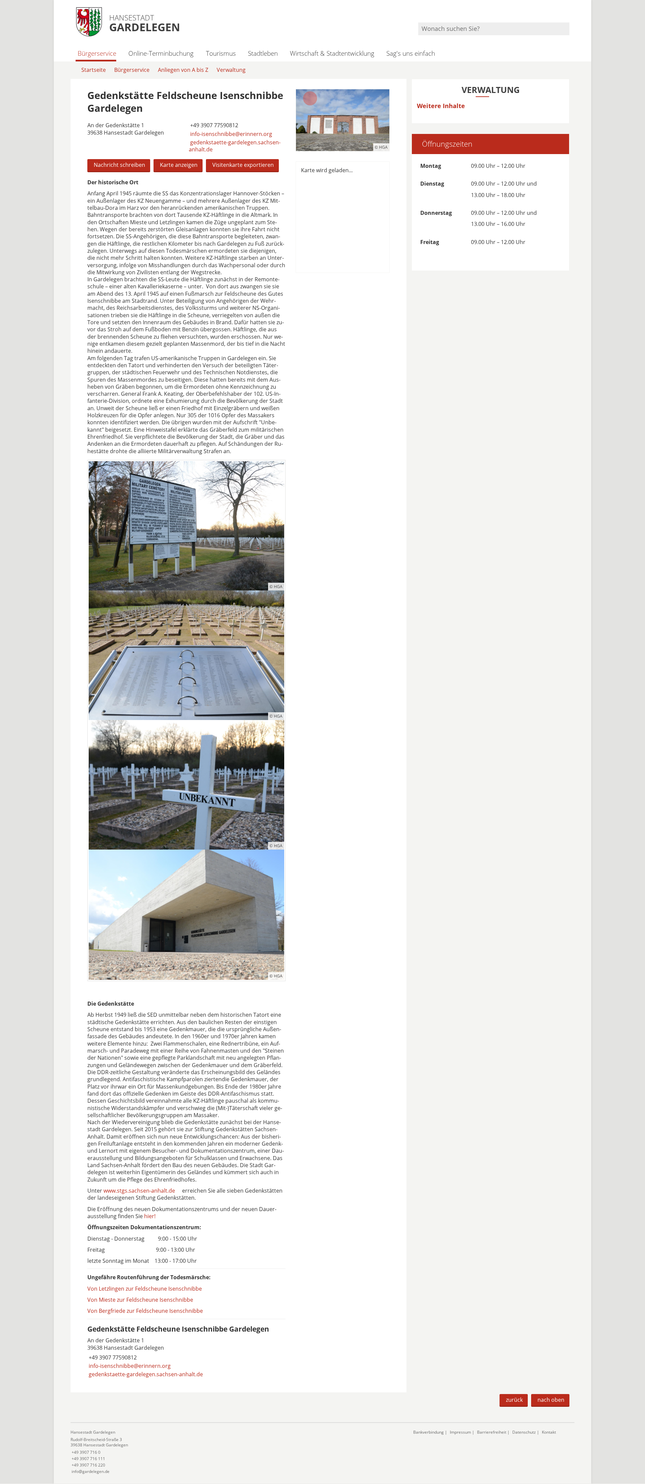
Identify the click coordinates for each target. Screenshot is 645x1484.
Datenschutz (524, 1432)
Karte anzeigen (179, 165)
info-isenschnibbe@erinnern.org (230, 134)
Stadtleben (263, 53)
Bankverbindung (428, 1432)
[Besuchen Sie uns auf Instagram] (568, 13)
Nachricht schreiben (119, 165)
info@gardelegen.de (90, 1471)
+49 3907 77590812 (213, 125)
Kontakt (549, 1432)
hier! (150, 1216)
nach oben (551, 1399)
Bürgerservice (97, 53)
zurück (514, 1399)
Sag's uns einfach (410, 53)
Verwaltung (231, 70)
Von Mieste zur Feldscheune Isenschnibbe (140, 1299)
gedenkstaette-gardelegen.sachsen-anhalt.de (235, 146)
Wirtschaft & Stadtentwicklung (332, 53)
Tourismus (220, 53)
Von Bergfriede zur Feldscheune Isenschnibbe (145, 1310)
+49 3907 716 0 (85, 1452)
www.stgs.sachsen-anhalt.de (139, 1190)
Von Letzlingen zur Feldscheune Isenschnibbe (144, 1288)
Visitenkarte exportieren (243, 165)
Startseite (93, 70)
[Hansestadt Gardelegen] (237, 1452)
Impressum (460, 1432)
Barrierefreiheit (491, 1432)
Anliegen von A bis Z (183, 70)
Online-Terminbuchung (161, 53)
